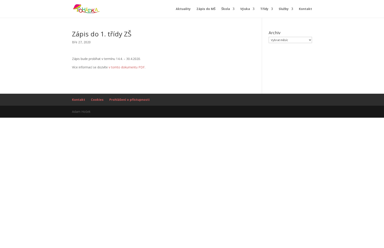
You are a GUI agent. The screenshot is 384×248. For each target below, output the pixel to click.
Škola (225, 9)
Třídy (264, 9)
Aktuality (183, 9)
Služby (284, 9)
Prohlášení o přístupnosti (129, 99)
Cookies (97, 99)
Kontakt (305, 9)
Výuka (245, 9)
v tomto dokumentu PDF (127, 67)
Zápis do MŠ (206, 9)
